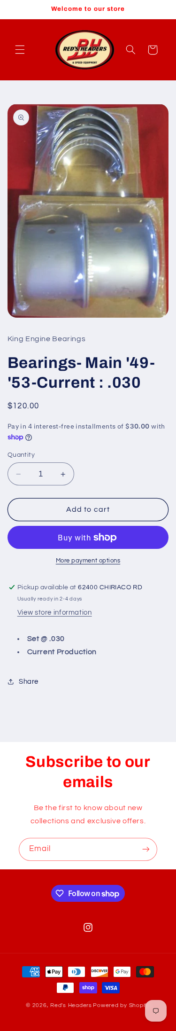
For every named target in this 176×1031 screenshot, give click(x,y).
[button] (20, 50)
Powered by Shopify (121, 1005)
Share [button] (28, 681)
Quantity (21, 455)
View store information (54, 612)
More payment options (88, 561)
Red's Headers (71, 1005)
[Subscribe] (146, 849)
